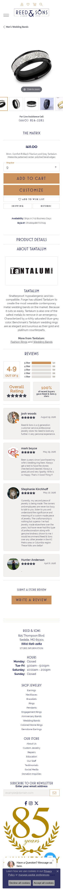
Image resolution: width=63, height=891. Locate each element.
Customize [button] (31, 190)
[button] (22, 4)
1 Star (27, 376)
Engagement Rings (32, 712)
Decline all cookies (19, 882)
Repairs (32, 752)
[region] (31, 66)
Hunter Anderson (32, 559)
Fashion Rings (19, 341)
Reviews (31, 353)
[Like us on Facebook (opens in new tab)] (25, 803)
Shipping (18, 206)
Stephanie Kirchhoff (34, 489)
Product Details (31, 239)
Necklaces (31, 694)
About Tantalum (31, 249)
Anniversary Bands (31, 716)
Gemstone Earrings (31, 729)
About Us (31, 743)
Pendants (32, 707)
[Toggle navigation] (6, 15)
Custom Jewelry (31, 748)
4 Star (27, 366)
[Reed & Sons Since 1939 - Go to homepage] (31, 10)
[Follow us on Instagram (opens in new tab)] (31, 803)
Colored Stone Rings (32, 725)
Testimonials (31, 765)
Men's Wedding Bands (17, 27)
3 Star (27, 370)
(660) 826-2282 (31, 120)
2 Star (27, 373)
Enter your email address (31, 786)
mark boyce (29, 448)
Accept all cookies (44, 882)
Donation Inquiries (31, 774)
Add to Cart (31, 178)
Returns (46, 206)
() (53, 363)
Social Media (31, 769)
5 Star (27, 363)
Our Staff (31, 761)
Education (31, 756)
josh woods (28, 413)
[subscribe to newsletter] (54, 793)
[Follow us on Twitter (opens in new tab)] (36, 803)
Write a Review (31, 600)
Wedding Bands (42, 341)
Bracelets (31, 699)
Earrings (31, 690)
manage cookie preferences (33, 874)
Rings (31, 703)
